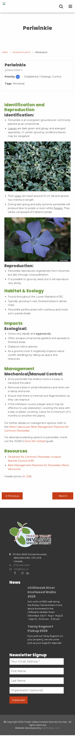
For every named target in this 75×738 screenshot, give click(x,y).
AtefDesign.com (51, 728)
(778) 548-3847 (20, 565)
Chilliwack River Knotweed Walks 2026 (42, 592)
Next (62, 496)
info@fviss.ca (20, 569)
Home (5, 52)
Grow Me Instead (35, 441)
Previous (13, 496)
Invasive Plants (21, 52)
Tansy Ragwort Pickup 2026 (40, 628)
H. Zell (27, 476)
